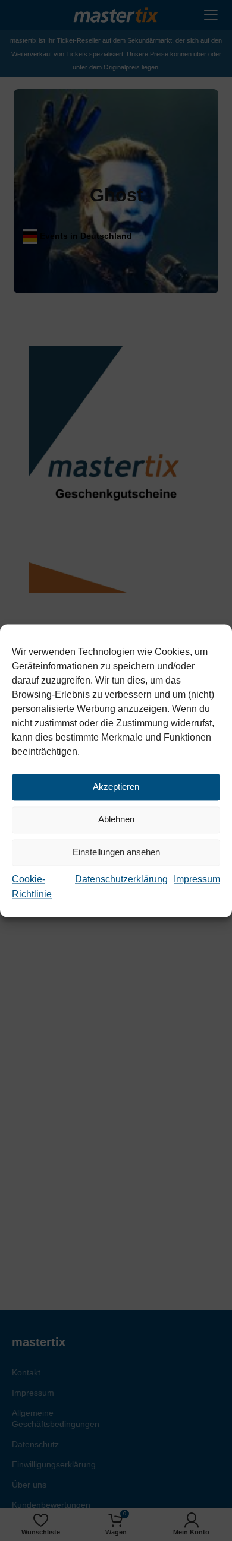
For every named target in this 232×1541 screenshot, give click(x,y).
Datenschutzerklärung (121, 879)
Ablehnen (116, 819)
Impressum (197, 879)
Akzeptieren (116, 786)
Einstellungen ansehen (116, 852)
